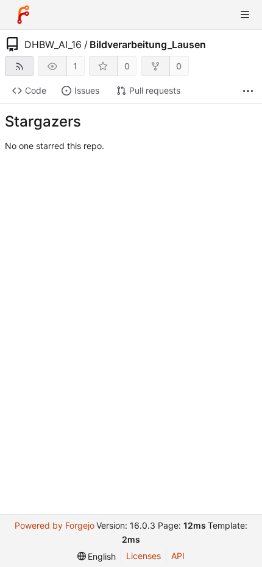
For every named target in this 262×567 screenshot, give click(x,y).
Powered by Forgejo (54, 525)
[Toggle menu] (245, 15)
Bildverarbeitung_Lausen (148, 44)
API (178, 556)
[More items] (248, 90)
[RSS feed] (19, 66)
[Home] (23, 15)
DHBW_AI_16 (53, 44)
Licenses (143, 556)
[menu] (96, 556)
